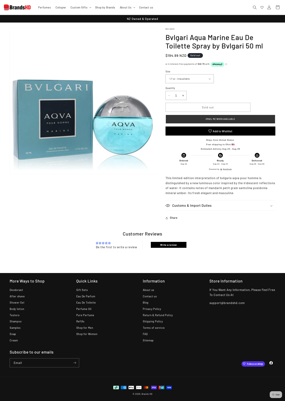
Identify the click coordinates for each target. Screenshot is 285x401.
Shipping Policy (153, 321)
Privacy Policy (152, 309)
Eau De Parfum (85, 296)
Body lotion (17, 309)
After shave (17, 296)
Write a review (168, 244)
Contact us (150, 296)
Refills (80, 321)
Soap (13, 334)
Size (168, 71)
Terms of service (154, 327)
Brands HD (147, 394)
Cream (14, 340)
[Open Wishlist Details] (262, 7)
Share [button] (173, 217)
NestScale (227, 169)
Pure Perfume (85, 315)
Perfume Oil (84, 309)
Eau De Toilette (86, 302)
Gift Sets (82, 290)
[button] (80, 7)
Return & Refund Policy (158, 315)
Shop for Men (84, 327)
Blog (145, 302)
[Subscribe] (75, 362)
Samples (15, 327)
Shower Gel (17, 302)
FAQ (145, 334)
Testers (14, 315)
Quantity (170, 88)
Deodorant (16, 290)
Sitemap (148, 340)
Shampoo (16, 321)
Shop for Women (87, 334)
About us (148, 290)
